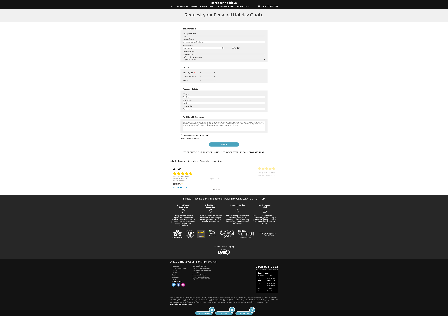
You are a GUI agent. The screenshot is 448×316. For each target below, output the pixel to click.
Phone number (188, 106)
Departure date (188, 45)
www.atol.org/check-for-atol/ (181, 304)
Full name (186, 94)
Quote (244, 313)
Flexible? (237, 48)
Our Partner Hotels (225, 6)
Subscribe (224, 313)
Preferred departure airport (192, 57)
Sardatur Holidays (224, 2)
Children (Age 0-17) (189, 76)
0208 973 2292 (256, 152)
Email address (188, 100)
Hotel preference (188, 39)
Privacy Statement (201, 135)
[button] (259, 6)
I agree (185, 135)
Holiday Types (206, 6)
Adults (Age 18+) (189, 73)
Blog (247, 6)
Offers (194, 6)
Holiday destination (189, 33)
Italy (172, 6)
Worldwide (182, 6)
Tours (240, 6)
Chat (204, 313)
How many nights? (189, 52)
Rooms (186, 80)
